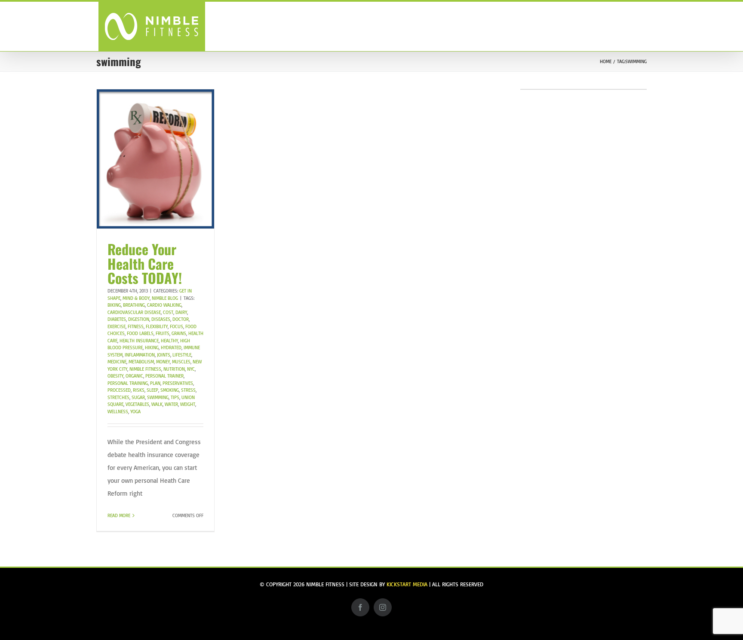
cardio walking (164, 305)
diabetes (116, 319)
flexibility (157, 326)
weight (187, 404)
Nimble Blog (165, 298)
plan (155, 383)
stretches (118, 397)
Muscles (181, 362)
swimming (158, 397)
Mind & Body (136, 298)
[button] (630, 26)
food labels (140, 333)
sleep (152, 390)
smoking (169, 390)
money (163, 362)
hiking (152, 347)
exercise (116, 326)
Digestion (138, 319)
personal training (127, 383)
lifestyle (181, 355)
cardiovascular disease (134, 312)
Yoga (135, 411)
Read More (118, 515)
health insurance (139, 341)
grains (179, 333)
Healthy (169, 341)
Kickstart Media (407, 584)
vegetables (137, 404)
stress (188, 390)
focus (176, 326)
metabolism (141, 362)
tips (175, 397)
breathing (134, 305)
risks (138, 390)
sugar (138, 397)
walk (157, 404)
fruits (162, 333)
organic (134, 376)
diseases (160, 319)
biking (114, 305)
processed (119, 390)
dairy (181, 312)
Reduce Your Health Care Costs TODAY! (144, 263)
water (171, 404)
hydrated (171, 347)
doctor (180, 319)
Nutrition (174, 369)
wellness (117, 411)
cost (168, 312)
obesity (115, 376)
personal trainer (164, 376)
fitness (136, 326)
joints (163, 355)
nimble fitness (145, 369)
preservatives (178, 383)
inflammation (140, 355)
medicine (116, 362)
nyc (191, 369)
